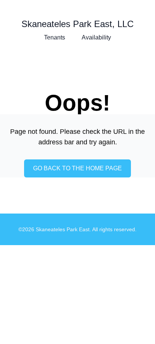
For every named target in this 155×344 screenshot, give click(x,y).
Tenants (54, 37)
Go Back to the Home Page (77, 168)
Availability (96, 37)
